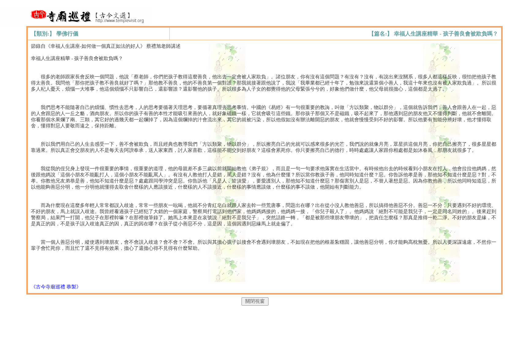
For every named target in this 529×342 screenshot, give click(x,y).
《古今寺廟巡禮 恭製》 (56, 286)
